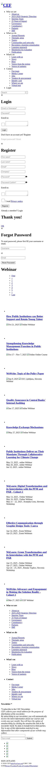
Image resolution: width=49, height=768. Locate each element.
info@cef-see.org (17, 763)
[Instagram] (7, 754)
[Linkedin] (7, 751)
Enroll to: (5, 118)
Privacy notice (17, 201)
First (13, 276)
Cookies (14, 766)
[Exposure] (7, 743)
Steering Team (17, 19)
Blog (13, 61)
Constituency (16, 26)
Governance (16, 23)
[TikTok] (7, 748)
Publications (16, 52)
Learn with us (17, 57)
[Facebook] (7, 746)
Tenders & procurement (21, 78)
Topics (14, 40)
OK (2, 226)
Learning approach (19, 47)
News (13, 59)
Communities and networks (22, 42)
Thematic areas (17, 38)
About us (15, 14)
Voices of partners (18, 66)
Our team (15, 71)
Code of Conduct (24, 766)
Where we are (17, 83)
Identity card (16, 81)
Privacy (8, 766)
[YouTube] (7, 756)
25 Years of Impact (19, 21)
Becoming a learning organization (25, 45)
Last (13, 295)
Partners (14, 28)
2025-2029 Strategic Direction (23, 16)
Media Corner (17, 73)
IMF (13, 31)
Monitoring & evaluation (21, 50)
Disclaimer (34, 766)
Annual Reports (18, 35)
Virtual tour (16, 85)
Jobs (13, 76)
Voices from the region (20, 64)
